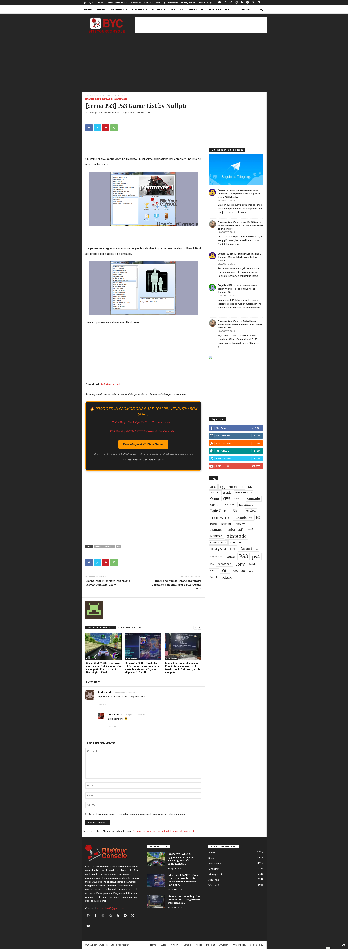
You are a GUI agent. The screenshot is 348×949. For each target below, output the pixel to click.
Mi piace (255, 428)
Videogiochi (118, 99)
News (96, 96)
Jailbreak (226, 524)
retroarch (224, 564)
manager (217, 529)
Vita (225, 570)
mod (250, 529)
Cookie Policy (205, 2)
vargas (214, 570)
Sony (106, 99)
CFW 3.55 (238, 498)
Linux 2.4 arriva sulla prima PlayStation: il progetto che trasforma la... (184, 899)
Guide (109, 2)
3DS (213, 487)
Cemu (214, 498)
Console (134, 2)
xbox (227, 577)
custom (215, 504)
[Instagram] (231, 2)
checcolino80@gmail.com (110, 908)
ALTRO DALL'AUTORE (129, 627)
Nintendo (213, 879)
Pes (240, 542)
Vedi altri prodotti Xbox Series (143, 444)
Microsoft (213, 885)
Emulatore (246, 504)
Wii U (214, 577)
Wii (251, 570)
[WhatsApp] (114, 127)
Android (214, 492)
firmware (220, 517)
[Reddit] (236, 2)
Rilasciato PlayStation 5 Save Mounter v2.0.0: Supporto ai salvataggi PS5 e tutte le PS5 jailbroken (239, 193)
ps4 (256, 557)
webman (239, 570)
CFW (226, 498)
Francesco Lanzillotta (228, 222)
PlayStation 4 (216, 556)
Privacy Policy (188, 2)
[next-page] (199, 628)
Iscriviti (255, 466)
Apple (227, 492)
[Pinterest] (105, 127)
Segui (257, 435)
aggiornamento (232, 487)
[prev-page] (195, 628)
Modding (160, 2)
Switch (252, 564)
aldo (250, 486)
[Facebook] (225, 2)
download (230, 505)
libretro (240, 524)
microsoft (235, 529)
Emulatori (173, 2)
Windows (120, 2)
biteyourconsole (243, 492)
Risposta (102, 704)
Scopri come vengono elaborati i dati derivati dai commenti (163, 831)
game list (109, 546)
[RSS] (242, 2)
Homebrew (131, 659)
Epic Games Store (226, 511)
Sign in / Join (88, 2)
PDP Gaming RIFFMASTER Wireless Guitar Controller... (143, 431)
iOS (258, 517)
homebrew (243, 517)
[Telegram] (247, 2)
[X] (253, 2)
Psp (212, 564)
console (253, 498)
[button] (261, 9)
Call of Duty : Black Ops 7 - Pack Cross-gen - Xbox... (143, 422)
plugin (231, 556)
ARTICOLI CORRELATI (100, 627)
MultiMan (216, 536)
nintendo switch (218, 542)
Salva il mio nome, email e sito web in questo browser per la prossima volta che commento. (137, 814)
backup (98, 546)
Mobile (147, 2)
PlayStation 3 (248, 548)
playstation (222, 548)
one (232, 542)
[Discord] (219, 2)
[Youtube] (259, 2)
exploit (251, 510)
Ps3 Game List (110, 384)
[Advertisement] (201, 25)
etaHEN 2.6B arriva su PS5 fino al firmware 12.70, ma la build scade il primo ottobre (240, 225)
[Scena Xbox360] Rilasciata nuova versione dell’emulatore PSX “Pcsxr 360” (176, 584)
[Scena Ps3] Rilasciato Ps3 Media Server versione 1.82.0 (107, 582)
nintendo (236, 536)
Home (100, 2)
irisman (213, 524)
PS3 (98, 99)
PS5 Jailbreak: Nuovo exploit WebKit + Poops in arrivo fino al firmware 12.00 (237, 288)
